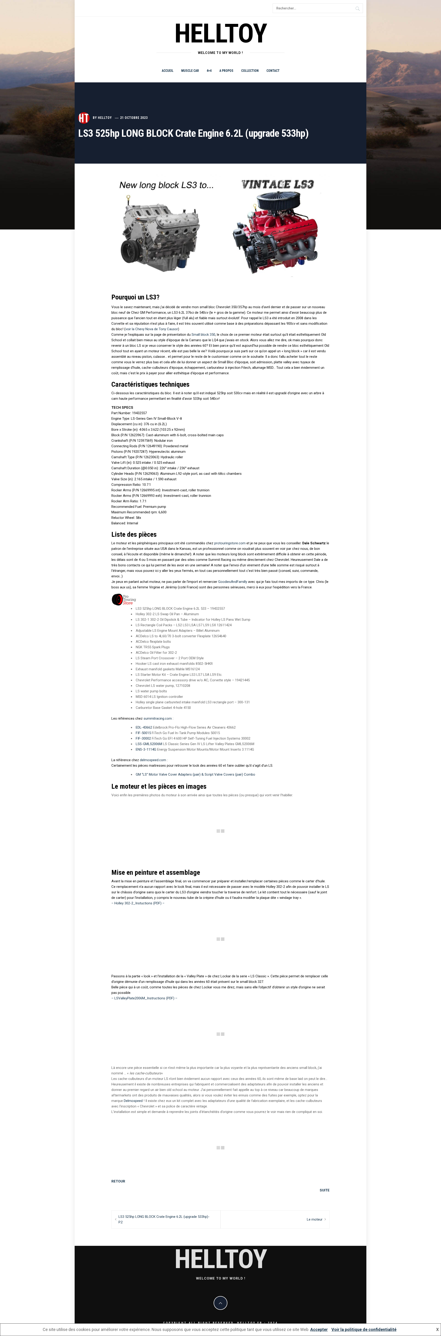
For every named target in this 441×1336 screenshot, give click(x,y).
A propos (226, 71)
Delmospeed (133, 1101)
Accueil (167, 71)
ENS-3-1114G (146, 749)
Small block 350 (203, 335)
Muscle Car (190, 71)
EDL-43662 (144, 727)
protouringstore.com (230, 543)
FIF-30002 (143, 738)
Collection (250, 71)
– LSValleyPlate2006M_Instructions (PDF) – (144, 998)
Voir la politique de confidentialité (363, 1329)
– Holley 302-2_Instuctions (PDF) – (137, 903)
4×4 (209, 71)
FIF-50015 (143, 733)
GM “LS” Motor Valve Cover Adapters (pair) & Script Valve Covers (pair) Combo (195, 774)
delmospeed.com (153, 760)
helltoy (220, 33)
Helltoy (105, 118)
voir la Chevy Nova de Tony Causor (151, 329)
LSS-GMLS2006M (149, 744)
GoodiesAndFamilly (232, 582)
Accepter (319, 1329)
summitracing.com (158, 718)
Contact (273, 71)
